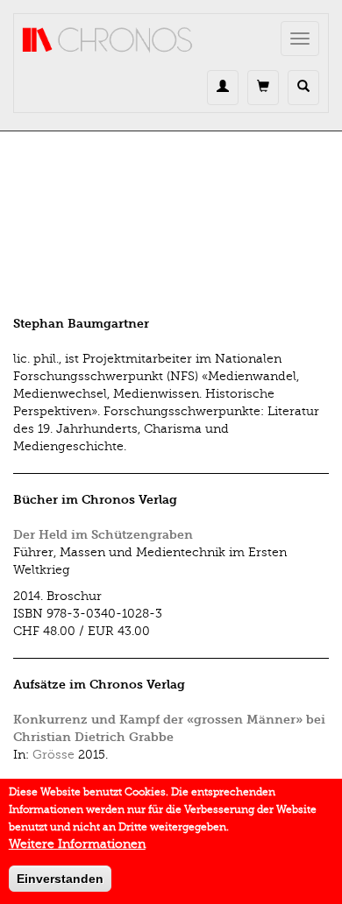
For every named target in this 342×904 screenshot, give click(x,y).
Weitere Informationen (77, 844)
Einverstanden (60, 879)
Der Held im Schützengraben (103, 534)
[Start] (108, 40)
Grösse (53, 754)
